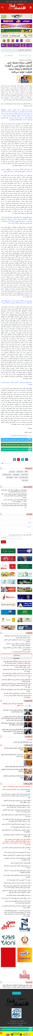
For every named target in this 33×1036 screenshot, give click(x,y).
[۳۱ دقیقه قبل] (28, 705)
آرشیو (11, 1)
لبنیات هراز (24, 480)
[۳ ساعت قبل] (28, 718)
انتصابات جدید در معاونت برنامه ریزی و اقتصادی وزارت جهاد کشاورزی (16, 648)
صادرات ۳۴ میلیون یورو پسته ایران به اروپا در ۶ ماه (17, 852)
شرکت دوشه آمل (7, 474)
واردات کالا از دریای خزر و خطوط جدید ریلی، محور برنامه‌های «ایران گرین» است (17, 902)
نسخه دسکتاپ (16, 993)
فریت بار (29, 739)
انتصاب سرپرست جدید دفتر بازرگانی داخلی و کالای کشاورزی (17, 641)
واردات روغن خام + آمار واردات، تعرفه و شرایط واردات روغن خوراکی (16, 835)
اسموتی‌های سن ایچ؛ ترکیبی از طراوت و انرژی (13, 777)
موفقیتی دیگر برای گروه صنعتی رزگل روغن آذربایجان (18, 767)
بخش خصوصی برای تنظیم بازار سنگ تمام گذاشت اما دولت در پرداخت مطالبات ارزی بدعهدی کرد (16, 820)
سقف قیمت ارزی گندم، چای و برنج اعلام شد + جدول (13, 705)
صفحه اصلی (28, 50)
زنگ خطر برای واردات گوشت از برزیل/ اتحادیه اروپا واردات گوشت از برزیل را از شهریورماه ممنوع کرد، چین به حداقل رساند (15, 685)
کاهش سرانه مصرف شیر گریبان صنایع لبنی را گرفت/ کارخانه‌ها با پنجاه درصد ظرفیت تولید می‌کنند (18, 67)
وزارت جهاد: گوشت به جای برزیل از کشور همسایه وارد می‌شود (16, 670)
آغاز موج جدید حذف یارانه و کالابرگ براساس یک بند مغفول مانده (17, 696)
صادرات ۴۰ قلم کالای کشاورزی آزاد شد (20, 827)
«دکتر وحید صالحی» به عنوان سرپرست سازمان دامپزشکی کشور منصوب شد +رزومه (18, 645)
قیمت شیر (11, 472)
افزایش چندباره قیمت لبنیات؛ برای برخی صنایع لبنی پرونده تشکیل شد (17, 859)
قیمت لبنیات (20, 472)
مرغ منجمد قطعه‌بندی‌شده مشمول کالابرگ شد (18, 895)
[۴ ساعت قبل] (28, 725)
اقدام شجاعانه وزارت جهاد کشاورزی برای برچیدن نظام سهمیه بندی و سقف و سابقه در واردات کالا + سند (16, 887)
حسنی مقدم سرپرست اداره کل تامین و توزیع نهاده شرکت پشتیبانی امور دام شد (17, 637)
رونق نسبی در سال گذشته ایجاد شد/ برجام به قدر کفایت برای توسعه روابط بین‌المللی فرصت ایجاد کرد (14, 505)
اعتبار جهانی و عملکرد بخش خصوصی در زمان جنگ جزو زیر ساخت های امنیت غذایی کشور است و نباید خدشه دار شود (12, 718)
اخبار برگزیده (21, 50)
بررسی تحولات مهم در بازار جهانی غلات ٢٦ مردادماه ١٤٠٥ (15, 898)
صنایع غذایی (16, 474)
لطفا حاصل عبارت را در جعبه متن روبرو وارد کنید (20, 535)
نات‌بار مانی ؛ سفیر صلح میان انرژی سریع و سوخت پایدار (12, 755)
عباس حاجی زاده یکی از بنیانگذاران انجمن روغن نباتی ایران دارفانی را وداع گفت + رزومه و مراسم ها (16, 662)
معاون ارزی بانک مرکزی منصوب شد (21, 652)
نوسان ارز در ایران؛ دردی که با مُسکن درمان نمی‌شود (17, 883)
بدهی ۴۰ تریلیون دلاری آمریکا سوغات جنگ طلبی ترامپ (15, 824)
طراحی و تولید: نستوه (14, 1025)
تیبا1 (16, 477)
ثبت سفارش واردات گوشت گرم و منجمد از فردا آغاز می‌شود (17, 867)
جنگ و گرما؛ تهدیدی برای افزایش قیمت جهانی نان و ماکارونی (17, 876)
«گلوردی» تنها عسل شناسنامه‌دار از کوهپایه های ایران (12, 770)
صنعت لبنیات (24, 474)
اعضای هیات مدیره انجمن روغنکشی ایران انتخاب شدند (16, 673)
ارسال (3, 542)
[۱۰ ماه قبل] (28, 763)
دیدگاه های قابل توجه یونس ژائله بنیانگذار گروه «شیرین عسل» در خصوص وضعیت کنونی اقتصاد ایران (12, 731)
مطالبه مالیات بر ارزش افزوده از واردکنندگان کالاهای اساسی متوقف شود (12, 724)
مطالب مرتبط (27, 487)
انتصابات (28, 633)
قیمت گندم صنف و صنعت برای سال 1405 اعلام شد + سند (16, 676)
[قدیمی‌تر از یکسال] (28, 771)
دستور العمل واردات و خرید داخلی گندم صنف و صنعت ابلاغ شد (13, 711)
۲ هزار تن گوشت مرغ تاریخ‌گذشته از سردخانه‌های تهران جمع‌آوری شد (16, 831)
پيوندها (15, 1)
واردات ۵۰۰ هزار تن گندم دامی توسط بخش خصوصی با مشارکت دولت (16, 907)
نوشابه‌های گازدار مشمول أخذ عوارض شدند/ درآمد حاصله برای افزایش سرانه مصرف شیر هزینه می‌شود (14, 496)
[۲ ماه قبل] (28, 750)
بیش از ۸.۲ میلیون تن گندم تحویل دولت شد (18, 880)
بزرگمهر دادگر (10, 477)
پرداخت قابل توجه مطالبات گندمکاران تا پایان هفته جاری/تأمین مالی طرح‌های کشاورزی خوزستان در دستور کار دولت (17, 986)
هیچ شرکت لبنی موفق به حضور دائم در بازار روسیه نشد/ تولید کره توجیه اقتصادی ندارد (14, 491)
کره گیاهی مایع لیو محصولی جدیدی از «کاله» (13, 749)
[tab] (16, 655)
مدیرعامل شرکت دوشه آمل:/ (25, 60)
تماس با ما (20, 1)
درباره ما (25, 1)
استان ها (28, 982)
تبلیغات (7, 1)
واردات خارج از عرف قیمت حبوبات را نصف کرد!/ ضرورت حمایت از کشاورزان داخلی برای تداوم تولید (16, 891)
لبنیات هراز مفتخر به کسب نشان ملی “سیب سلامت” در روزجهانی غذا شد (15, 500)
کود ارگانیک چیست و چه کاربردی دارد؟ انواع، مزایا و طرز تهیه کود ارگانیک (16, 680)
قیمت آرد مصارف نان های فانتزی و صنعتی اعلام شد (17, 693)
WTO (26, 472)
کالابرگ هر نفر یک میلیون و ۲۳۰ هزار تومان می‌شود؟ (16, 855)
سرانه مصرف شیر (23, 477)
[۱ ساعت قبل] (28, 712)
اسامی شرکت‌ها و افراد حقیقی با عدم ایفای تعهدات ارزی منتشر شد (16, 816)
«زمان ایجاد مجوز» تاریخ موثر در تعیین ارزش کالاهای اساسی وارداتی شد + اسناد (16, 811)
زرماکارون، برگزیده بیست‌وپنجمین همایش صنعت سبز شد (16, 848)
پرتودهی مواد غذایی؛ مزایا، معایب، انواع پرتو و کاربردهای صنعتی (15, 690)
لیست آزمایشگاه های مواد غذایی (22, 742)
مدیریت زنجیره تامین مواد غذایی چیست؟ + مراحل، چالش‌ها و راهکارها (17, 871)
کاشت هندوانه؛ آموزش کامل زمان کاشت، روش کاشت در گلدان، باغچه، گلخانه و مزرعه (15, 666)
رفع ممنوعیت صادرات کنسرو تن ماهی (20, 863)
